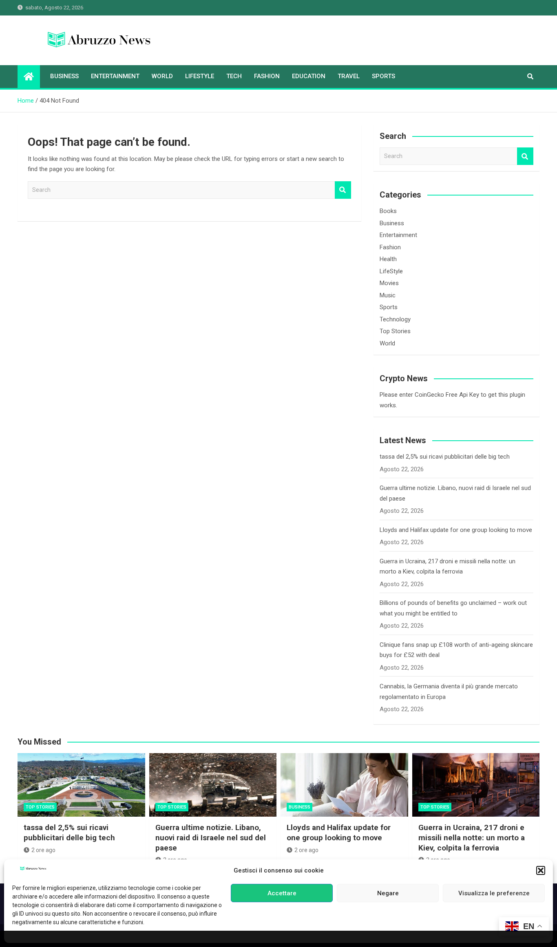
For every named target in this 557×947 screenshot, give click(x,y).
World (162, 76)
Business (64, 76)
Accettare (281, 893)
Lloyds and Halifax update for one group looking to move (456, 530)
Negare (388, 893)
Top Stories (395, 331)
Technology (395, 319)
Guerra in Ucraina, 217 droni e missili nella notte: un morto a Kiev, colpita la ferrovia (471, 837)
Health (388, 259)
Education (308, 76)
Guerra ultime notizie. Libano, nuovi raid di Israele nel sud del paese (210, 837)
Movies (389, 283)
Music (388, 295)
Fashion (267, 76)
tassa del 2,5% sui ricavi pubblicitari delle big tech (445, 456)
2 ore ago (43, 850)
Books (388, 211)
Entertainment (115, 76)
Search (343, 190)
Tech (234, 76)
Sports (383, 76)
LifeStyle (199, 76)
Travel (349, 76)
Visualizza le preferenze (494, 893)
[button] (541, 870)
